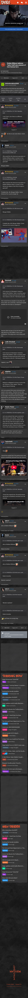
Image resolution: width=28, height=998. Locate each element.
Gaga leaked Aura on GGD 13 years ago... (13, 745)
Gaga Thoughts (13, 729)
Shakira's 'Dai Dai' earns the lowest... (12, 769)
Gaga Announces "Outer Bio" (10, 679)
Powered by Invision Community (14, 986)
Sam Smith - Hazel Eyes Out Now (11, 715)
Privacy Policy (10, 984)
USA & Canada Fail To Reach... (10, 733)
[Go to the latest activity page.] (18, 2)
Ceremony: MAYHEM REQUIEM (11, 727)
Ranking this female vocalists (10, 691)
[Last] (26, 78)
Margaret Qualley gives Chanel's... (12, 763)
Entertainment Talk (14, 693)
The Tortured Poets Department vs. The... (13, 721)
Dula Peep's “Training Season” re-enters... (14, 685)
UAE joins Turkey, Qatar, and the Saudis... (14, 751)
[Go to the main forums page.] (22, 2)
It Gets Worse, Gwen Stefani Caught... (13, 757)
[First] (2, 78)
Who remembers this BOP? (9, 697)
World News (12, 711)
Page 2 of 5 (15, 78)
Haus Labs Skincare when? (9, 878)
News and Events (12, 682)
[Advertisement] (14, 46)
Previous (6, 78)
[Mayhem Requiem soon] (14, 16)
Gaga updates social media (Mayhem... (13, 703)
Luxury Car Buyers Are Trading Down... (13, 709)
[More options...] (25, 84)
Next (23, 78)
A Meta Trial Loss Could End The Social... (13, 739)
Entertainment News (16, 72)
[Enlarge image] (14, 235)
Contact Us (18, 984)
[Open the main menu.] (26, 2)
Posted (10, 85)
